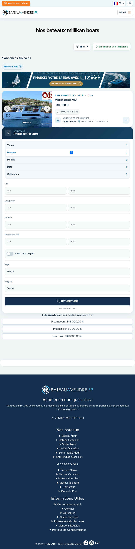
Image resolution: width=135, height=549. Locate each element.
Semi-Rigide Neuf (69, 452)
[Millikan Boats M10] (27, 109)
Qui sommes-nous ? (69, 504)
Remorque (69, 487)
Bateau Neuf (69, 436)
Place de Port (69, 491)
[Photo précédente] (7, 109)
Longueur (10, 200)
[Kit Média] (97, 544)
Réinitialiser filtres (68, 308)
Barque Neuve (69, 470)
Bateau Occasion (69, 440)
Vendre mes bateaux (69, 418)
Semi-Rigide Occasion (69, 457)
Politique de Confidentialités (69, 530)
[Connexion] (130, 3)
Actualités (69, 513)
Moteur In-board (69, 483)
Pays (7, 264)
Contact (69, 509)
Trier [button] (82, 46)
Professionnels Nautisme (69, 521)
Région (8, 281)
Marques (39, 152)
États (9, 167)
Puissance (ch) (12, 234)
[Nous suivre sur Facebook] (85, 544)
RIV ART (51, 544)
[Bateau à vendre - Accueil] (20, 12)
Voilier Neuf (69, 444)
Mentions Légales (69, 525)
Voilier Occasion (69, 448)
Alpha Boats (69, 121)
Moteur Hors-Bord (69, 478)
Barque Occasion (69, 474)
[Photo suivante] (47, 109)
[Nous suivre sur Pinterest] (91, 544)
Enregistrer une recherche (113, 46)
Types (10, 145)
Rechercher (69, 301)
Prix (6, 183)
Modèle (11, 159)
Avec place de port (24, 253)
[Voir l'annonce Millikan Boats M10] (126, 120)
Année (8, 217)
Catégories (13, 174)
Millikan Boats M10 (66, 100)
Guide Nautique (69, 517)
